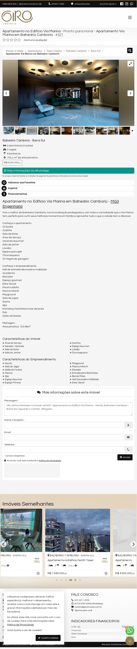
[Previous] (4, 544)
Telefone (9, 444)
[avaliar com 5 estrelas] (19, 40)
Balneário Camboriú (16, 140)
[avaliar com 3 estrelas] (11, 40)
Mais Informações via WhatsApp (27, 170)
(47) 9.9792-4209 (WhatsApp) (89, 603)
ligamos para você (83, 610)
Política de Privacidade (20, 625)
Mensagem (11, 400)
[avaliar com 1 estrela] (4, 40)
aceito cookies (49, 638)
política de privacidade (50, 460)
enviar (126, 457)
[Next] (133, 544)
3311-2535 (58, 4)
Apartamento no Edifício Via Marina (31, 31)
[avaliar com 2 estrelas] (8, 40)
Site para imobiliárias (112, 644)
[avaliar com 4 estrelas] (15, 40)
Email (7, 432)
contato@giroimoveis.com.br (88, 607)
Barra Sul (38, 140)
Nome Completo (13, 420)
